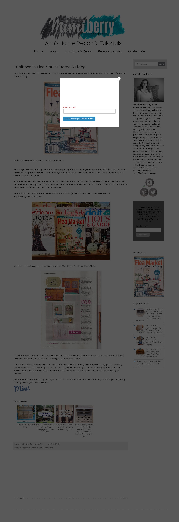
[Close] (119, 79)
